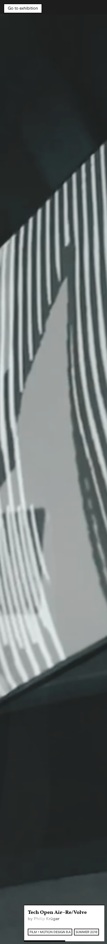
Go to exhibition (23, 8)
